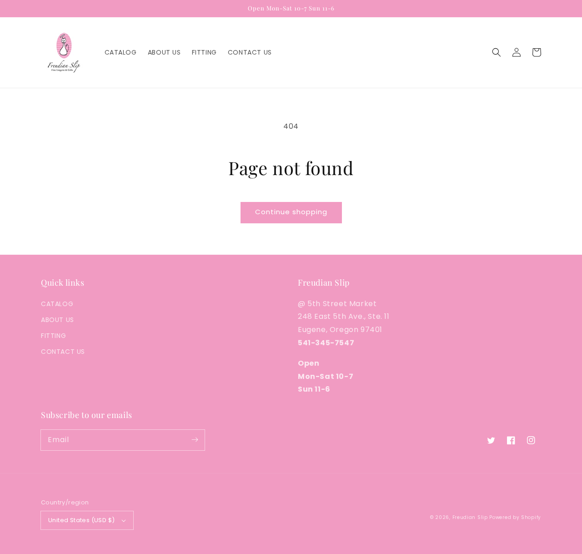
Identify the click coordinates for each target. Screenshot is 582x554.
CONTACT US (63, 351)
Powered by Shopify (515, 517)
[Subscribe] (195, 440)
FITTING (53, 335)
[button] (497, 52)
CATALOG (57, 303)
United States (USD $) (81, 520)
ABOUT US (57, 319)
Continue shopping (291, 212)
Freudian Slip (470, 517)
